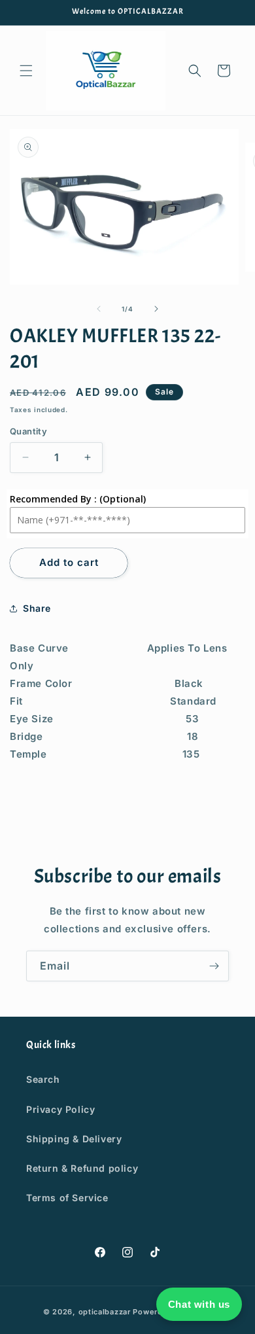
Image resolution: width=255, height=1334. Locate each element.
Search (43, 1079)
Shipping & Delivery (74, 1138)
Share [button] (37, 608)
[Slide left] (98, 308)
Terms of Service (67, 1197)
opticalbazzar (104, 1311)
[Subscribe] (213, 966)
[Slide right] (156, 308)
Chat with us (199, 1304)
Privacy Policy (60, 1109)
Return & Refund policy (82, 1168)
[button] (26, 70)
